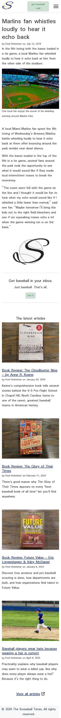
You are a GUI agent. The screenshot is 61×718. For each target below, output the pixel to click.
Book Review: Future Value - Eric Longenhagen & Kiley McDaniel (28, 560)
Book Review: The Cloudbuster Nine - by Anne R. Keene (29, 373)
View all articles (28, 694)
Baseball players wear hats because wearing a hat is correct (29, 651)
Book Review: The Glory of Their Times (27, 469)
